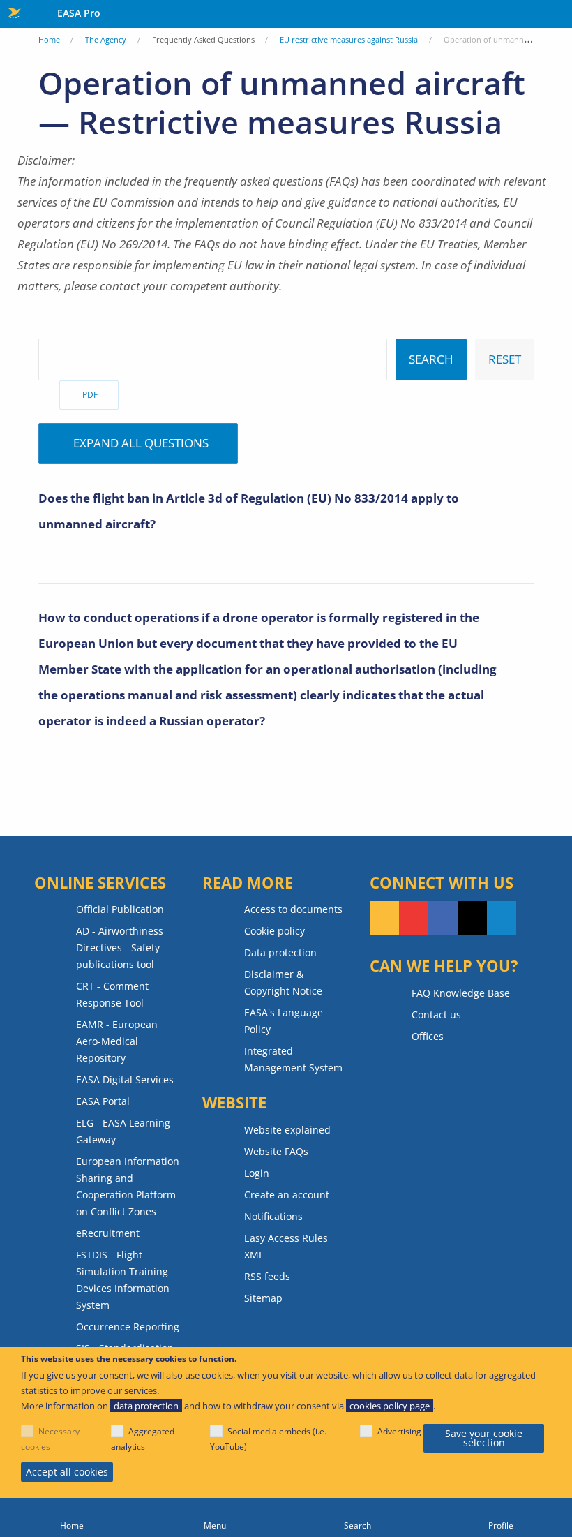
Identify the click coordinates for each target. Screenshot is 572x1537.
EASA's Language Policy (283, 1021)
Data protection (280, 952)
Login (256, 1173)
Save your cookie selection (483, 1438)
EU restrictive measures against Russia (349, 39)
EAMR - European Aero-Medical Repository (117, 1041)
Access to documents (293, 909)
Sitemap (263, 1298)
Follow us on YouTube (413, 918)
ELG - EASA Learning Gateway (123, 1131)
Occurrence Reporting (127, 1326)
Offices (428, 1036)
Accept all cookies (67, 1471)
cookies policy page (389, 1405)
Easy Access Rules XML (286, 1246)
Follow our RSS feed (384, 918)
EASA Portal (103, 1101)
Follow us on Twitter (472, 918)
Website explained (287, 1129)
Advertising (399, 1431)
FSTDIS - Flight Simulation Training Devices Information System (123, 1280)
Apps (558, 14)
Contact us (436, 1014)
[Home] (71, 1517)
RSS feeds (267, 1276)
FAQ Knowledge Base (461, 993)
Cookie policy (274, 930)
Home (49, 39)
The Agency (105, 39)
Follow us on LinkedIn (501, 918)
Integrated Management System (293, 1059)
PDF (90, 395)
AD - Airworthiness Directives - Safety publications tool (119, 947)
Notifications (273, 1216)
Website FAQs (276, 1151)
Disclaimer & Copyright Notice (283, 982)
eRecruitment (108, 1233)
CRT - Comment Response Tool (112, 994)
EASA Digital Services (125, 1079)
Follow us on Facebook (443, 918)
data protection (146, 1405)
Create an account (286, 1194)
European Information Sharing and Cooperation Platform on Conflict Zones (127, 1186)
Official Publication (120, 909)
